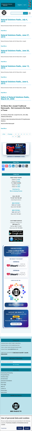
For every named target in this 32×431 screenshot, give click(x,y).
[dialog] (16, 423)
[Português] (30, 4)
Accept (27, 428)
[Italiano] (29, 4)
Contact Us (3, 388)
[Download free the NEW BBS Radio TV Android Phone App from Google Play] (16, 232)
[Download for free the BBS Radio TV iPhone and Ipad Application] (16, 239)
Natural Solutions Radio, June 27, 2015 (15, 36)
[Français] (29, 2)
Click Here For (16, 189)
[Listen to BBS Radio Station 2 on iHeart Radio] (16, 274)
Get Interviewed (4, 378)
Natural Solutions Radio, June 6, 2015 (14, 83)
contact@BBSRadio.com (12, 349)
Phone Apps (3, 384)
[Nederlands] (30, 0)
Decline (20, 428)
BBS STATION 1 (16, 203)
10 (19, 137)
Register (20, 4)
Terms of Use (4, 392)
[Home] (4, 13)
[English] (29, 0)
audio (18, 179)
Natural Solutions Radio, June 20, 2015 (15, 52)
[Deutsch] (30, 2)
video (18, 184)
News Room (3, 382)
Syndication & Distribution (6, 380)
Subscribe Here (16, 323)
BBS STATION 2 (16, 210)
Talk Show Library (4, 376)
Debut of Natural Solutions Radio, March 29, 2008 (15, 98)
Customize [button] (3, 428)
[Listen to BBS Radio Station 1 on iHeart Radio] (16, 265)
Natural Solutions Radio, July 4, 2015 (14, 21)
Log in (24, 4)
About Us (3, 386)
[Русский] (29, 6)
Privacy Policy (4, 390)
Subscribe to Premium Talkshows (7, 5)
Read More (4, 30)
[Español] (30, 6)
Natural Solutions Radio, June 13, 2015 (15, 67)
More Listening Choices (16, 191)
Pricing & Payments (5, 374)
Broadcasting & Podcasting (7, 372)
